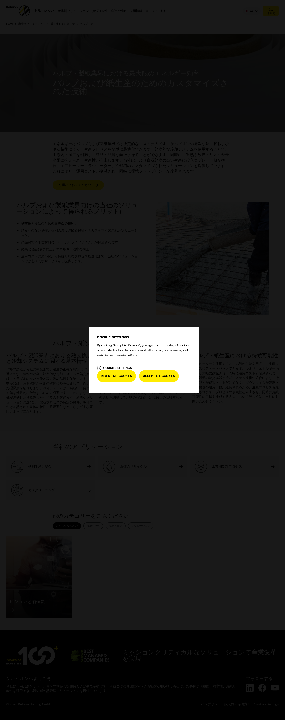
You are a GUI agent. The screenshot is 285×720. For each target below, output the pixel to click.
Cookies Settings (117, 368)
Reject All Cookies (116, 376)
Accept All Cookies (159, 376)
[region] (144, 360)
